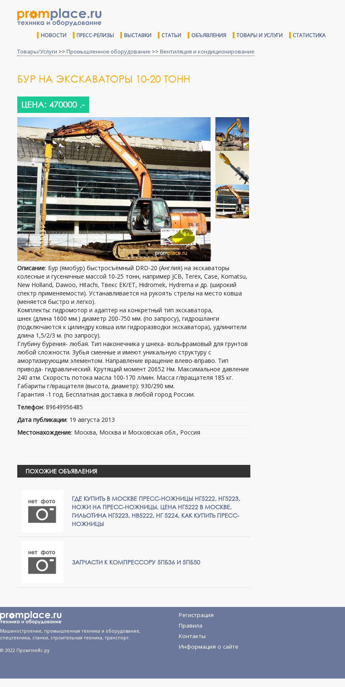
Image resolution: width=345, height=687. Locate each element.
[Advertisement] (301, 123)
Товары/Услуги (37, 51)
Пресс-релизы (95, 35)
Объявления (208, 35)
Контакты (192, 636)
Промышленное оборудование (108, 51)
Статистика (309, 35)
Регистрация (196, 615)
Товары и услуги (259, 35)
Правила (190, 625)
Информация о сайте (209, 646)
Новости (53, 35)
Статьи (171, 35)
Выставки (137, 35)
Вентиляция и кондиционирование (207, 51)
